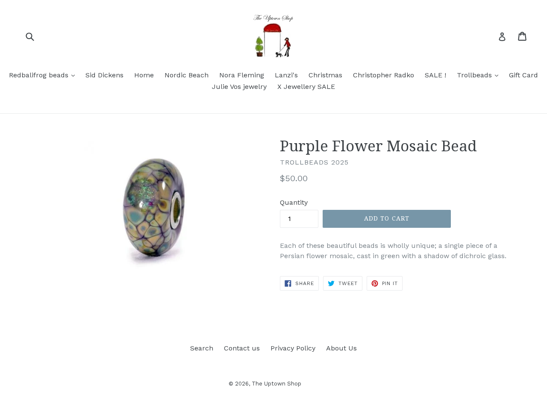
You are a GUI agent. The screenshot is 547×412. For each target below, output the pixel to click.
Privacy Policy (293, 348)
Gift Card (523, 75)
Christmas (325, 75)
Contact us (242, 348)
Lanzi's (286, 75)
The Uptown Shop (276, 383)
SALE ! (435, 75)
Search (201, 348)
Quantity (294, 202)
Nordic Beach (187, 75)
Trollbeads (480, 75)
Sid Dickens (104, 75)
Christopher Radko (383, 75)
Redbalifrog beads (44, 75)
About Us (341, 348)
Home (144, 75)
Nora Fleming (241, 75)
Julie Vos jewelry (239, 86)
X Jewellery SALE (306, 86)
